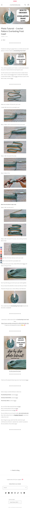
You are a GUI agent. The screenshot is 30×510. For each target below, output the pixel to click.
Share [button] (4, 40)
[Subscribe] (25, 487)
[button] (1, 4)
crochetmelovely (13, 507)
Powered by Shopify (19, 507)
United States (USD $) (14, 502)
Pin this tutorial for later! (15, 371)
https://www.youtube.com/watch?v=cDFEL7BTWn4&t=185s (15, 323)
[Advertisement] (15, 451)
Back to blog (15, 470)
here (12, 74)
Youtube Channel (18, 415)
